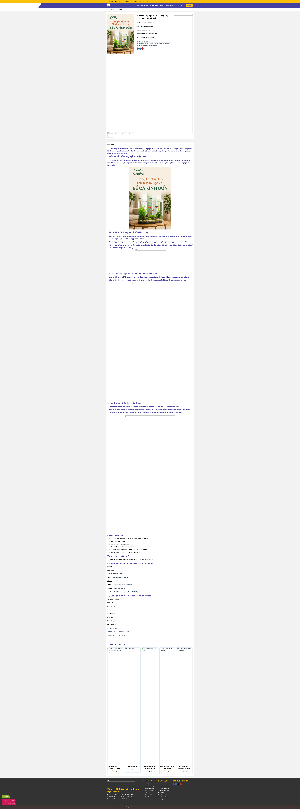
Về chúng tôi (147, 5)
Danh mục (147, 792)
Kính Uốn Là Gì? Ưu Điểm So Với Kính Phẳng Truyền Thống (115, 767)
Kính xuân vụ (116, 9)
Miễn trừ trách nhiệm (150, 790)
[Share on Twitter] (140, 48)
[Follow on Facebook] (187, 1)
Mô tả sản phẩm (111, 144)
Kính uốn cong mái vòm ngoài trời (150, 767)
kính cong (165, 43)
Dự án (162, 5)
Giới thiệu (147, 784)
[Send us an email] (191, 1)
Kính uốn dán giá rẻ (112, 628)
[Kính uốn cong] (132, 706)
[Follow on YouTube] (181, 784)
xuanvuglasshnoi (117, 581)
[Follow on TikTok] (178, 784)
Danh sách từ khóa (149, 799)
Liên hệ (180, 5)
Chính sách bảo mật (149, 786)
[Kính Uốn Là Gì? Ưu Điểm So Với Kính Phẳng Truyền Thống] (115, 706)
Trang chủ (140, 5)
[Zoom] (109, 129)
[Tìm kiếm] (184, 5)
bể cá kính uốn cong (143, 43)
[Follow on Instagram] (188, 1)
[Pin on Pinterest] (142, 48)
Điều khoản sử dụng (149, 788)
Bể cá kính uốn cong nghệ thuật (155, 43)
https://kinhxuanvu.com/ (134, 799)
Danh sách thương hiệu (150, 794)
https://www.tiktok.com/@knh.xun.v (122, 584)
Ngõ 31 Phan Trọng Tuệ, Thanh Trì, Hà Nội (126, 592)
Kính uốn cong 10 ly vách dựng (116, 635)
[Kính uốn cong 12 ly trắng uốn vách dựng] (184, 706)
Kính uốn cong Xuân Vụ (119, 588)
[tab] (111, 144)
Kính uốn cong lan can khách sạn (167, 767)
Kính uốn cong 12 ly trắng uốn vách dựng (184, 767)
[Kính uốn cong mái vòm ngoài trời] (150, 706)
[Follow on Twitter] (190, 1)
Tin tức (167, 5)
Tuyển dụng (173, 5)
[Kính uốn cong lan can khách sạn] (167, 706)
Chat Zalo (5, 796)
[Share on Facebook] (138, 48)
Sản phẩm (155, 5)
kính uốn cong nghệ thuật (151, 45)
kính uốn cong (142, 45)
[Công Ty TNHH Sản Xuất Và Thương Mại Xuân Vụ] (117, 5)
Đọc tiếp (115, 771)
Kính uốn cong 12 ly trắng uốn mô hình (118, 631)
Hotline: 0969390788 (8, 800)
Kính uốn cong (123, 9)
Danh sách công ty (149, 796)
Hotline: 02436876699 (9, 804)
